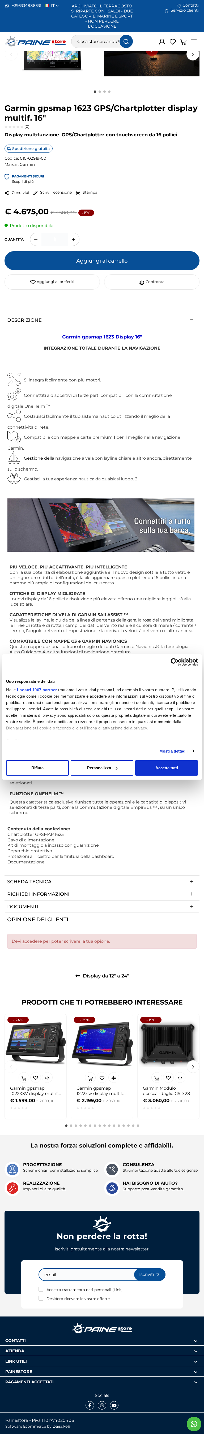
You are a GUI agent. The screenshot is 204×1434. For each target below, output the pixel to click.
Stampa (89, 192)
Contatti (190, 5)
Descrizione (24, 320)
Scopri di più (23, 181)
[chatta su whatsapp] (194, 1424)
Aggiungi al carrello (102, 260)
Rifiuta (37, 768)
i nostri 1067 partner (37, 690)
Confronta (154, 281)
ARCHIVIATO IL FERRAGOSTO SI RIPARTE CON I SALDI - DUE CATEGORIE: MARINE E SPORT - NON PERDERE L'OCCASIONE (102, 15)
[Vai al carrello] (183, 41)
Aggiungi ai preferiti (55, 281)
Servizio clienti (185, 10)
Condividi (20, 192)
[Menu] (194, 41)
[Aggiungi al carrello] (24, 1077)
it (53, 5)
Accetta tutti (166, 768)
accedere (32, 941)
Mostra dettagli (173, 751)
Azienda (14, 1350)
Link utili (16, 1360)
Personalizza (99, 768)
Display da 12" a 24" (105, 976)
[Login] (162, 41)
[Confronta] (47, 1077)
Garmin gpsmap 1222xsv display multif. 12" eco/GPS (99, 1090)
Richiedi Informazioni (38, 894)
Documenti (23, 906)
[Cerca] (126, 41)
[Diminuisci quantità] (35, 239)
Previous (11, 54)
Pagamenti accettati (29, 1381)
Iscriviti (147, 1274)
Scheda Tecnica (29, 881)
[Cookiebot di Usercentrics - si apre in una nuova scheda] (174, 662)
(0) (26, 126)
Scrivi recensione (55, 192)
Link (117, 1289)
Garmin (27, 164)
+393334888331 (26, 5)
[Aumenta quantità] (73, 239)
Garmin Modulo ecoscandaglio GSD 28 (166, 1090)
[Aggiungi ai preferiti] (35, 1077)
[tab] (102, 320)
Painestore (18, 1371)
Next (192, 54)
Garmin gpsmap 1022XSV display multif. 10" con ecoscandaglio (34, 1090)
